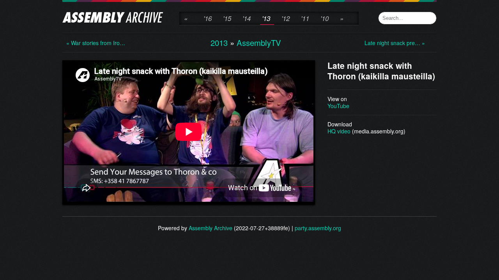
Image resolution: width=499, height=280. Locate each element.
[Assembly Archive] (112, 18)
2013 (219, 42)
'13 (266, 18)
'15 (227, 18)
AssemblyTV (259, 42)
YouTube (338, 106)
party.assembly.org (318, 228)
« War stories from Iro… (95, 43)
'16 (207, 18)
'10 (324, 18)
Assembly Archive (210, 228)
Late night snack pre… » (395, 43)
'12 (285, 18)
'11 (305, 18)
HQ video (338, 131)
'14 (246, 18)
